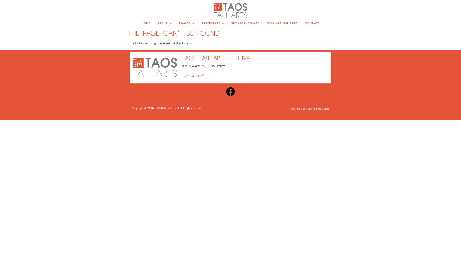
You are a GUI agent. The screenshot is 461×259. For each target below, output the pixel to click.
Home (146, 23)
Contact (312, 23)
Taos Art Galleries (282, 23)
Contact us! (193, 75)
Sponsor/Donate (245, 23)
